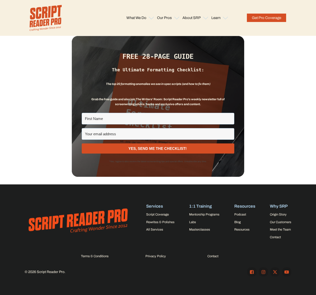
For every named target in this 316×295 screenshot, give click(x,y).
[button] (266, 17)
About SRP (191, 18)
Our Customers (280, 222)
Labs (192, 222)
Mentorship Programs (204, 214)
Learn (215, 18)
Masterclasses (199, 229)
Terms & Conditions (95, 256)
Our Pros (164, 18)
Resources (242, 229)
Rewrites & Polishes (160, 222)
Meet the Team (280, 229)
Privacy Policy (155, 256)
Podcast (240, 214)
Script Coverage (157, 214)
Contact (275, 237)
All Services (154, 229)
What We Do (136, 18)
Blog (237, 222)
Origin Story (278, 214)
